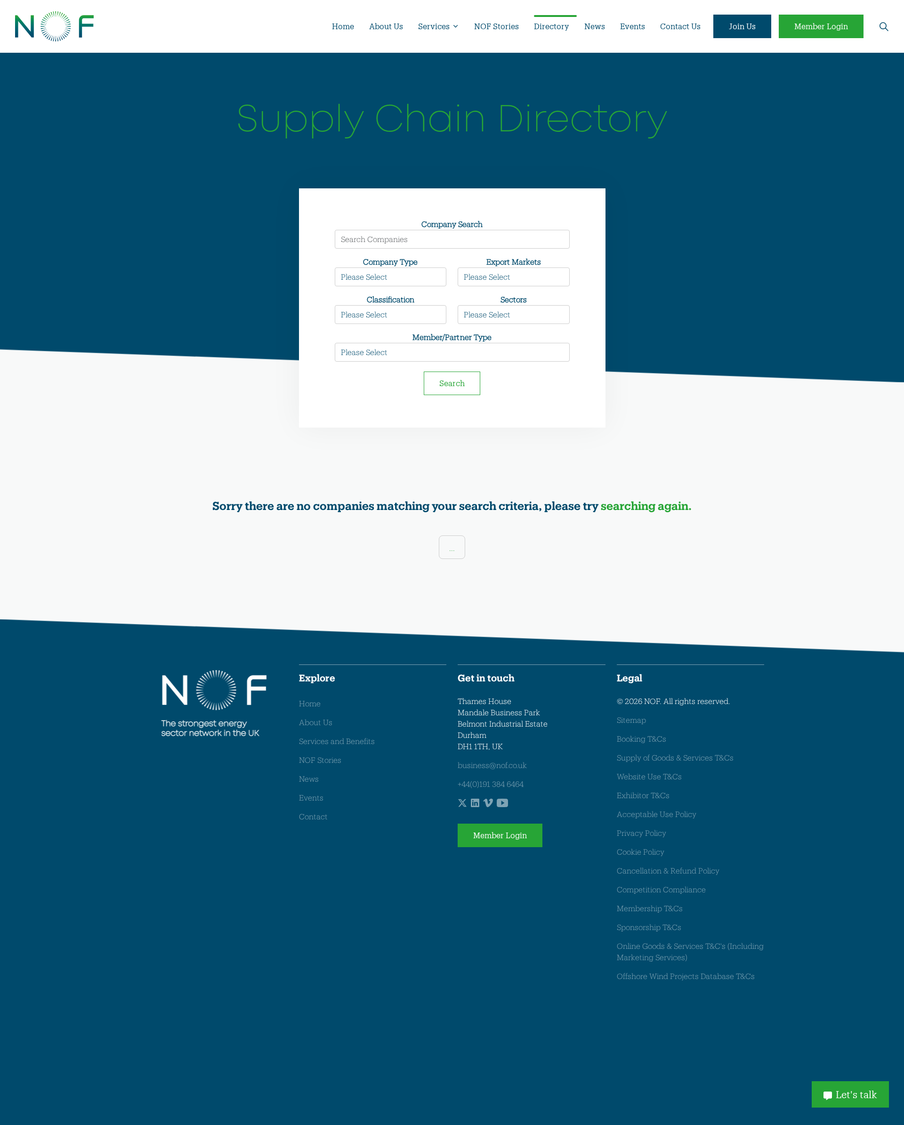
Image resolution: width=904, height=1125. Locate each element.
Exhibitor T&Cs (643, 795)
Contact (313, 816)
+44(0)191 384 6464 (491, 783)
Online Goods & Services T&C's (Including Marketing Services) (690, 951)
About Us (386, 26)
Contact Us (680, 26)
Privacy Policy (641, 832)
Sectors (513, 299)
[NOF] (54, 26)
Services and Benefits (337, 741)
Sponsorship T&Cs (649, 927)
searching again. (646, 505)
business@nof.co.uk (492, 765)
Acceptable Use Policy (656, 813)
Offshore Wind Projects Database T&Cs (686, 975)
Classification (390, 299)
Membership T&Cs (650, 908)
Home (343, 26)
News (594, 26)
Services (434, 26)
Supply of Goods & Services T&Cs (675, 757)
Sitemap (631, 719)
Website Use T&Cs (649, 776)
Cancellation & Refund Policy (668, 870)
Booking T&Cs (641, 738)
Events (632, 26)
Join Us (742, 26)
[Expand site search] (884, 26)
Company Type (390, 261)
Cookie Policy (640, 851)
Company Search (452, 223)
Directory (551, 26)
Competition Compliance (661, 889)
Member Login (821, 26)
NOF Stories (496, 26)
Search (452, 383)
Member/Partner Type (451, 336)
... (452, 547)
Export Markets (513, 261)
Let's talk (856, 1094)
